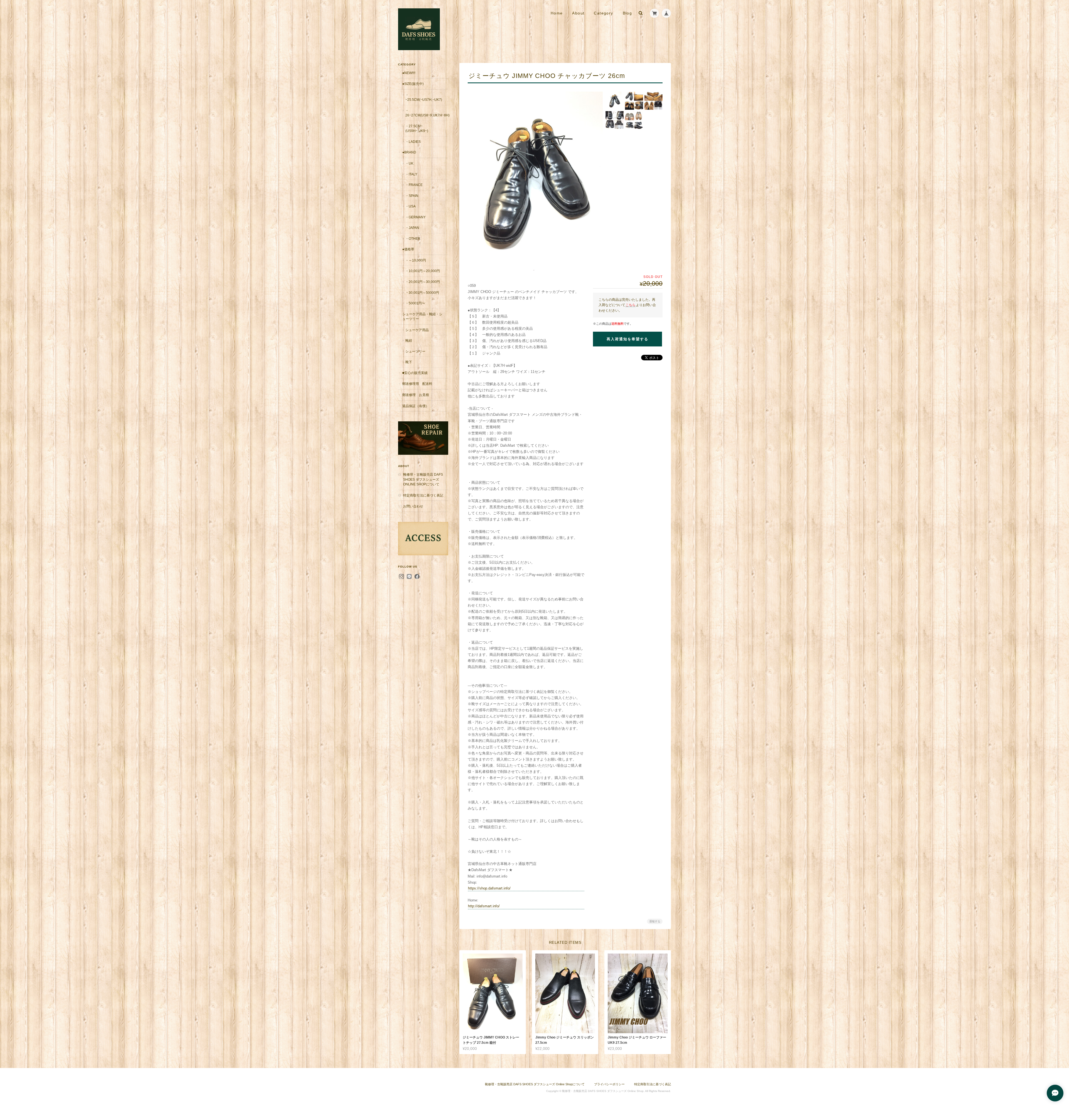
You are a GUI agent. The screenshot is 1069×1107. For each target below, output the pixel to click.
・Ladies (413, 141)
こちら (631, 305)
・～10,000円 (415, 260)
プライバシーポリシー (609, 1084)
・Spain (411, 195)
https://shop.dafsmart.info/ (489, 888)
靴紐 (408, 340)
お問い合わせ (413, 506)
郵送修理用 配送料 (417, 383)
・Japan (412, 227)
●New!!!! (408, 73)
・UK (409, 163)
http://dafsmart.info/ (484, 906)
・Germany (415, 217)
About (578, 13)
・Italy (411, 174)
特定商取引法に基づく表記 (423, 495)
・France (414, 185)
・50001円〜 (415, 303)
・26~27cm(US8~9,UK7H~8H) (426, 113)
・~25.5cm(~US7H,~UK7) (423, 97)
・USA (410, 206)
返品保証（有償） (415, 406)
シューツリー (415, 351)
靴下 (408, 362)
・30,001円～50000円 (422, 292)
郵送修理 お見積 (415, 395)
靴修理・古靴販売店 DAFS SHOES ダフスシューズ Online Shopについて (423, 479)
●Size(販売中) (413, 83)
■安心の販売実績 (415, 373)
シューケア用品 (417, 330)
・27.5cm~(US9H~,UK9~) (416, 128)
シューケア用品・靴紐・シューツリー (422, 316)
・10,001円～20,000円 (422, 271)
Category (603, 13)
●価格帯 (408, 249)
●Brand (409, 152)
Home (557, 13)
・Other (412, 238)
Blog (627, 13)
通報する (654, 921)
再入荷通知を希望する (627, 339)
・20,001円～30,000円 (422, 282)
